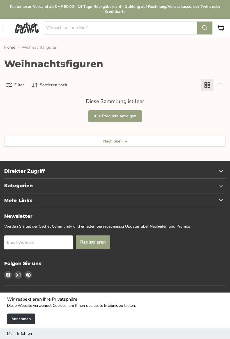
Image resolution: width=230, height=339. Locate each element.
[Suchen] (204, 28)
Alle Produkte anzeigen (115, 116)
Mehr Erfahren (19, 333)
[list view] (219, 85)
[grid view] (207, 85)
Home (9, 47)
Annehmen (21, 319)
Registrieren (93, 242)
